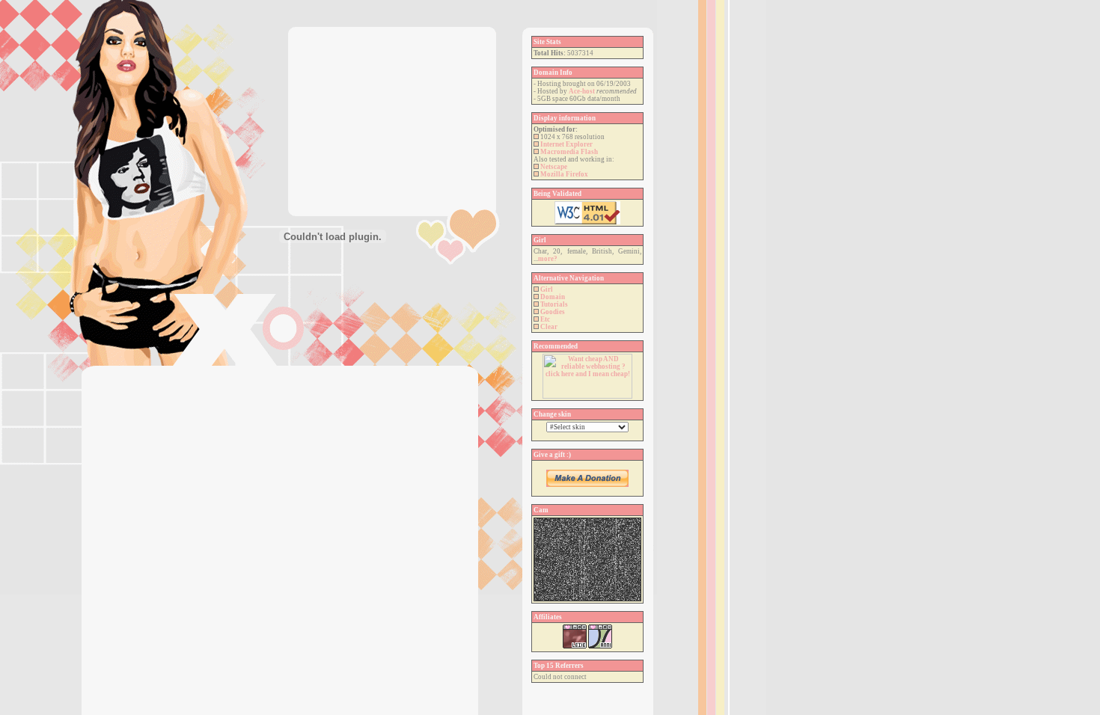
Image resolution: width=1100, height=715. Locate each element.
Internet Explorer (566, 144)
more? (547, 259)
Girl (546, 289)
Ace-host (582, 91)
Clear (548, 327)
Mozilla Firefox (564, 174)
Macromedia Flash (569, 152)
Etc (545, 319)
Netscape (553, 167)
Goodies (552, 312)
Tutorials (554, 304)
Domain (552, 297)
